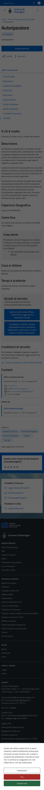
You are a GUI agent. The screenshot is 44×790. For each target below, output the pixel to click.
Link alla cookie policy (23, 762)
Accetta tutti (22, 783)
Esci (22, 776)
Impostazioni (22, 770)
